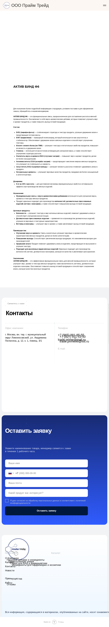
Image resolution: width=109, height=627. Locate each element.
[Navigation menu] (104, 5)
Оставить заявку (46, 510)
